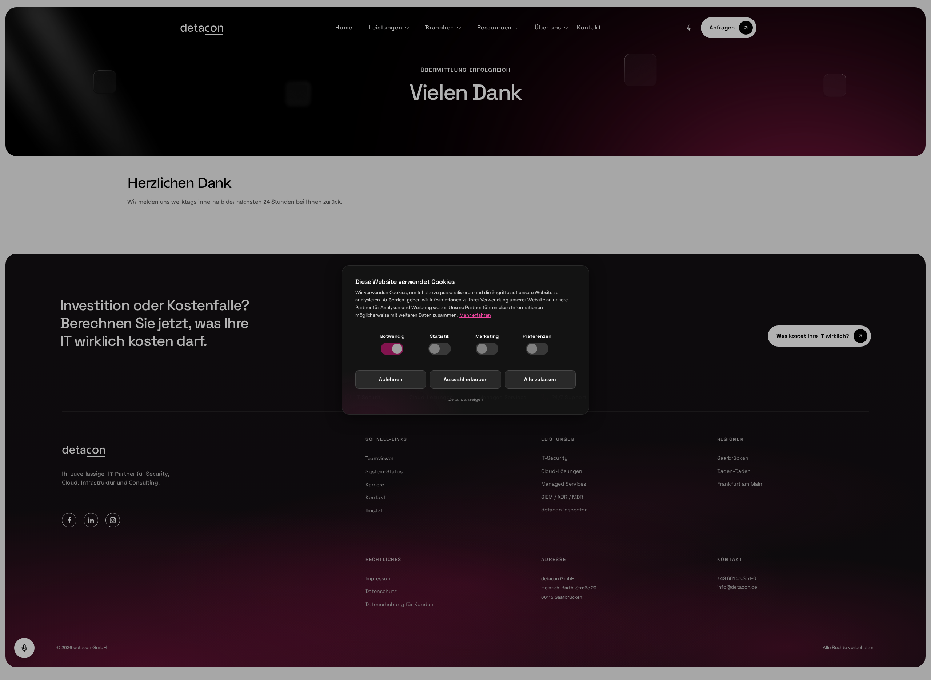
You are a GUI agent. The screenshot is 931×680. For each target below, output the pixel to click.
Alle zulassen (540, 379)
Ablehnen (391, 379)
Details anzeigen (465, 399)
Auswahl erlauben (466, 379)
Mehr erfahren (475, 315)
